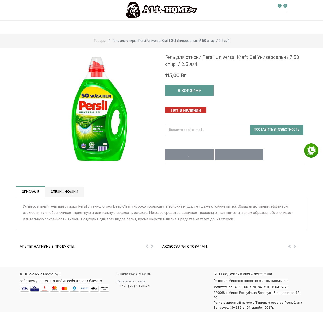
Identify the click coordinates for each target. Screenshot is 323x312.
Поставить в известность (277, 130)
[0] (279, 10)
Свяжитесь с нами (131, 281)
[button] (189, 154)
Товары (100, 41)
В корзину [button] (189, 90)
